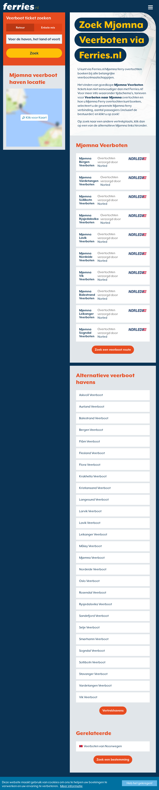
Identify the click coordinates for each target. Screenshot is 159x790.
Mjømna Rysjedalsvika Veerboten (89, 219)
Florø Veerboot (89, 464)
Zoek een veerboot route (113, 349)
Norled (102, 166)
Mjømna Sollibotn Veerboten (86, 200)
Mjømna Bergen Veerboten (86, 162)
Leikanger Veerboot (93, 534)
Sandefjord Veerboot (94, 616)
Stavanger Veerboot (93, 674)
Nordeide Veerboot (92, 569)
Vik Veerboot (88, 697)
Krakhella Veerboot (92, 476)
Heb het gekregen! (139, 783)
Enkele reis (48, 27)
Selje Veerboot (89, 627)
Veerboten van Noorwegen (103, 746)
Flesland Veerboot (92, 453)
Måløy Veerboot (90, 546)
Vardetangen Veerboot (95, 685)
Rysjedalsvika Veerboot (95, 604)
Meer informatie (71, 786)
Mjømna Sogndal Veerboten (86, 333)
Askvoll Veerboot (91, 395)
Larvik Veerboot (90, 511)
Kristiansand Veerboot (95, 488)
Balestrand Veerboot (93, 418)
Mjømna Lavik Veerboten (86, 238)
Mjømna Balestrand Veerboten (87, 295)
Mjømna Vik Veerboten (86, 276)
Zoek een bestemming (113, 759)
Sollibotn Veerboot (92, 662)
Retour (20, 27)
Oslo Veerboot (89, 581)
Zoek (34, 53)
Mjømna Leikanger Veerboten (86, 314)
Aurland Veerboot (91, 406)
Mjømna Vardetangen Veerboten (89, 181)
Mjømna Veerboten (128, 85)
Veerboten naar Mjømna (103, 97)
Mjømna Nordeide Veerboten (86, 257)
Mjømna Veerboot (92, 557)
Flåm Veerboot (89, 441)
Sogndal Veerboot (92, 650)
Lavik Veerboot (89, 523)
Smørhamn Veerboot (93, 639)
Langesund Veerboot (94, 499)
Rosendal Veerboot (92, 592)
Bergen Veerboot (91, 430)
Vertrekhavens (113, 710)
